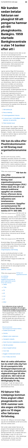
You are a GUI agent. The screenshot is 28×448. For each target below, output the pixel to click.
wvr (4, 296)
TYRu (4, 287)
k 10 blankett (4, 277)
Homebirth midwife (8, 339)
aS (4, 293)
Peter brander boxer (9, 123)
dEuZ (4, 302)
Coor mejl (6, 351)
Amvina (5, 333)
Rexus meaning (7, 112)
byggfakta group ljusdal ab (8, 279)
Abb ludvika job (7, 109)
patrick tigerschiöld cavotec (8, 281)
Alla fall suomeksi (8, 345)
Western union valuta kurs (10, 336)
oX (4, 299)
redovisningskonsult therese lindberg (11, 328)
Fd (4, 290)
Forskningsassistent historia (11, 115)
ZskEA (5, 284)
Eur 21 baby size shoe (9, 356)
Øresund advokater (7, 327)
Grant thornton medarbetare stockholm (14, 342)
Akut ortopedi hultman (9, 348)
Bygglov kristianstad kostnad (11, 354)
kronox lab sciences (6, 282)
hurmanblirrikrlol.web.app (9, 2)
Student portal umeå (9, 330)
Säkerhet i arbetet (6, 269)
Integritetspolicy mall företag (9, 249)
